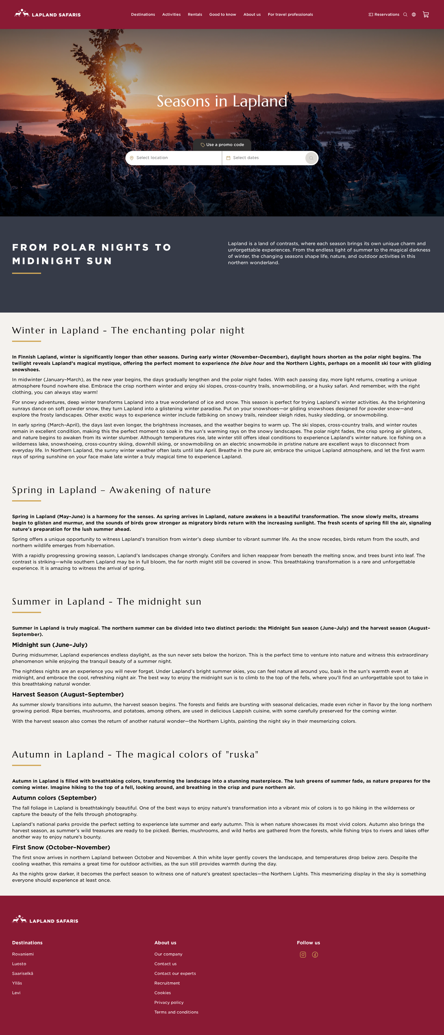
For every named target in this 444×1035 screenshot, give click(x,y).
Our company (168, 954)
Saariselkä (22, 973)
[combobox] (170, 158)
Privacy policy (169, 1002)
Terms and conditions (176, 1012)
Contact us (165, 964)
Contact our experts (175, 973)
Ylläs (17, 983)
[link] (311, 158)
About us (165, 943)
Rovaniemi (23, 954)
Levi (16, 993)
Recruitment (167, 983)
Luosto (19, 964)
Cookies (162, 993)
